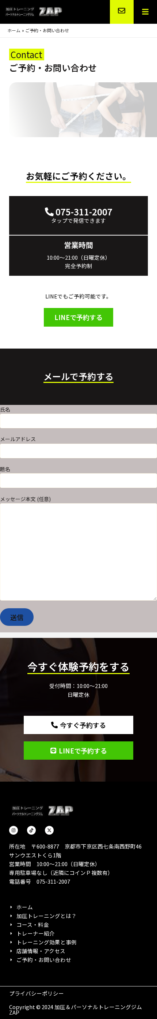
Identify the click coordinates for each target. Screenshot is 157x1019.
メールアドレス (18, 439)
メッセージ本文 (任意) (25, 499)
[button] (145, 12)
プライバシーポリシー (36, 993)
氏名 (5, 409)
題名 (5, 469)
